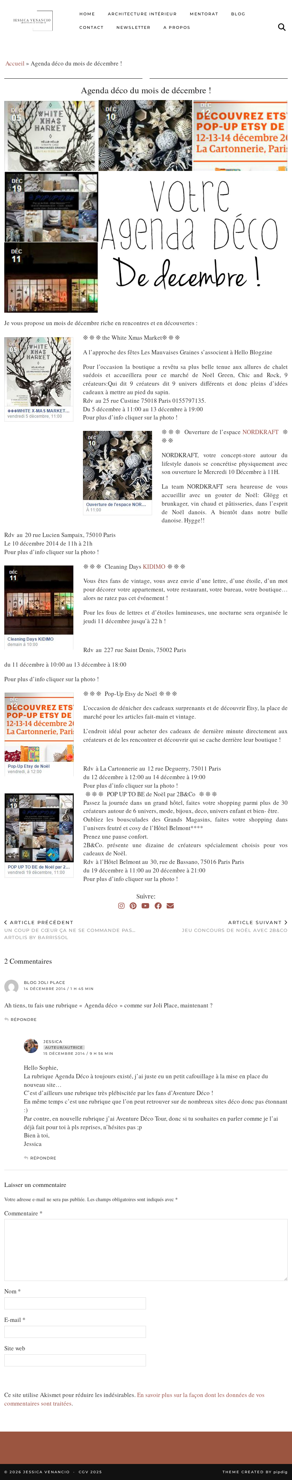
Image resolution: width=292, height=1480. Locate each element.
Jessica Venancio (46, 1472)
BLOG (238, 13)
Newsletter (133, 27)
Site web (14, 1348)
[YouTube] (145, 906)
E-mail (15, 1319)
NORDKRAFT (263, 432)
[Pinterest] (133, 906)
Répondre (24, 1019)
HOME (87, 13)
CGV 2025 (90, 1472)
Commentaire (23, 1213)
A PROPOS (177, 27)
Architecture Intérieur (142, 13)
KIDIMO (155, 566)
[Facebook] (158, 906)
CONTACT (91, 27)
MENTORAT (204, 13)
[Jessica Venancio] (38, 20)
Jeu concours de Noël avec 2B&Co (235, 926)
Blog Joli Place (44, 982)
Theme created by (255, 1472)
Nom (12, 1291)
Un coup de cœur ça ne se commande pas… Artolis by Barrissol (70, 929)
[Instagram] (121, 906)
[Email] (170, 906)
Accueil (15, 63)
